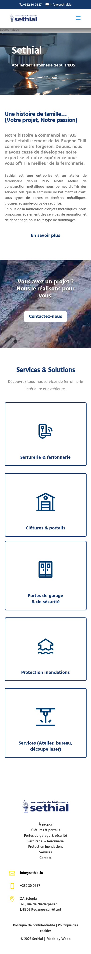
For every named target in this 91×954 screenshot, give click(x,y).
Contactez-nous (45, 316)
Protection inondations (45, 847)
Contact (45, 858)
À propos (45, 824)
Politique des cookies (59, 928)
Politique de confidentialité (34, 925)
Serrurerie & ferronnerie (46, 841)
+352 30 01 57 (32, 4)
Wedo (65, 939)
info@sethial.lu (31, 873)
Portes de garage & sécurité (45, 836)
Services (45, 852)
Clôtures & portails (45, 830)
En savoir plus (45, 235)
